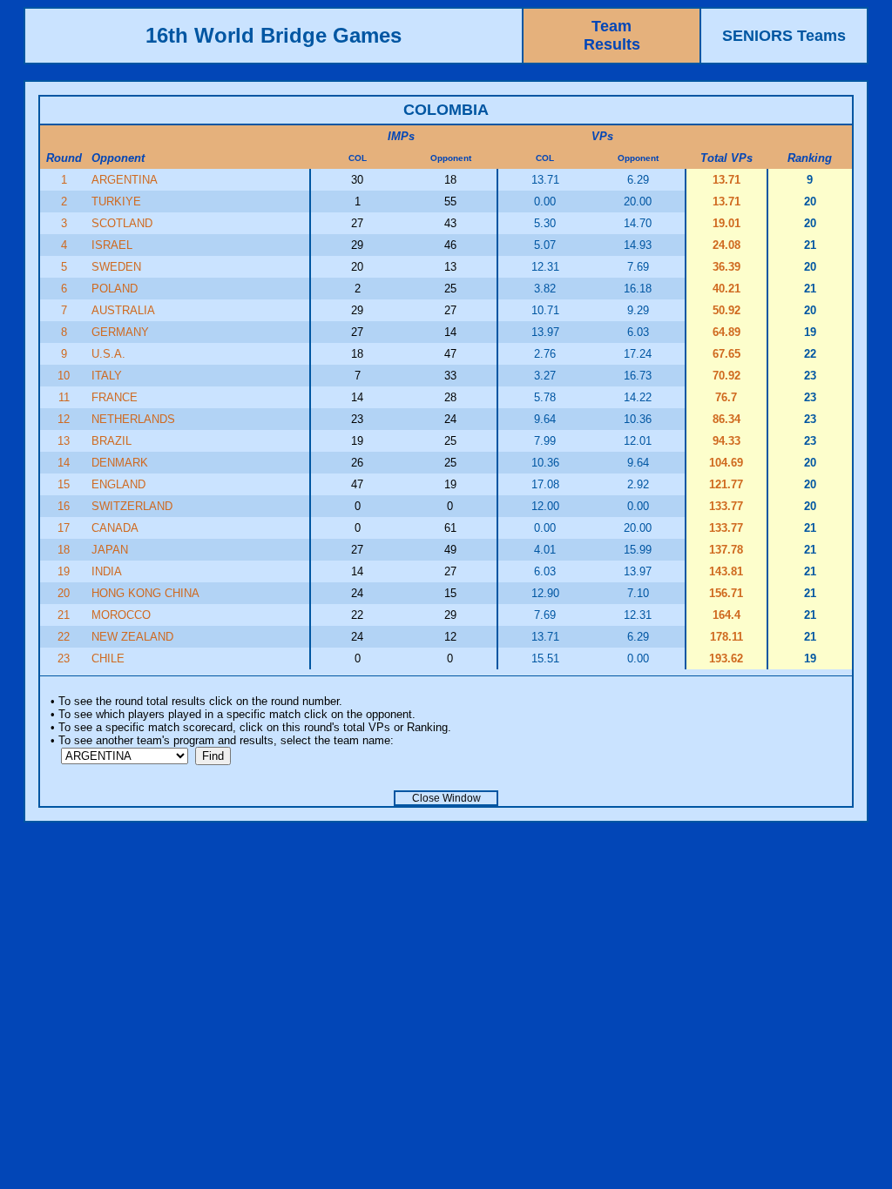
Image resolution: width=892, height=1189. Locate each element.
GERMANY (120, 332)
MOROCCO (121, 614)
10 (63, 375)
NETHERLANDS (133, 419)
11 (64, 397)
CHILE (108, 658)
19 (63, 571)
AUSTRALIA (123, 310)
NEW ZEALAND (132, 636)
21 (63, 614)
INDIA (106, 571)
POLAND (114, 288)
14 (63, 462)
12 (63, 419)
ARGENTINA (124, 179)
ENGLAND (118, 484)
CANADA (115, 527)
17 (63, 527)
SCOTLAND (121, 223)
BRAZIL (111, 440)
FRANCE (114, 397)
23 (63, 658)
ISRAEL (111, 245)
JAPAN (109, 549)
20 (63, 593)
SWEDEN (116, 266)
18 (63, 549)
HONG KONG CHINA (145, 593)
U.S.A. (108, 353)
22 (63, 636)
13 (63, 440)
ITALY (106, 375)
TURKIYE (116, 201)
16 (63, 506)
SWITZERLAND (131, 506)
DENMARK (119, 462)
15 (63, 484)
